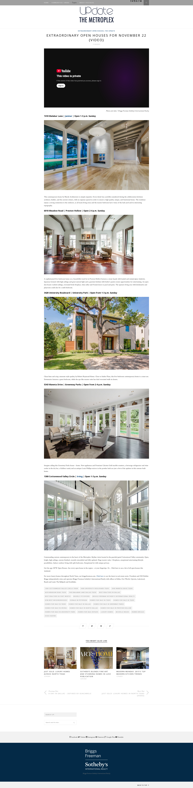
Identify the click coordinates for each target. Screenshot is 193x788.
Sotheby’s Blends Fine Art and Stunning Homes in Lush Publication (95, 673)
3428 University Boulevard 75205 (95, 588)
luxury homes (107, 612)
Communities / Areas (60, 2)
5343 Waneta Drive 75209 (122, 588)
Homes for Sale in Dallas (80, 604)
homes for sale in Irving (56, 608)
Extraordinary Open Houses (91, 31)
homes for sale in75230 (88, 612)
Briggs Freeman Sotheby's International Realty (114, 596)
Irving (80, 476)
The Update (110, 31)
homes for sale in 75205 (100, 600)
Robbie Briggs (138, 612)
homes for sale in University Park (60, 612)
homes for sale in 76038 (55, 604)
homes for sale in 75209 (123, 600)
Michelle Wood (122, 612)
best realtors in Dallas (109, 592)
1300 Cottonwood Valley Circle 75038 (61, 588)
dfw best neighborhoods (56, 600)
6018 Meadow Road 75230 (55, 592)
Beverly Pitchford (81, 596)
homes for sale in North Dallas (84, 608)
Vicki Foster (50, 616)
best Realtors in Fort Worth (58, 596)
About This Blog (87, 2)
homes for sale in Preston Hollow (116, 608)
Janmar (68, 116)
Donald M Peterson (78, 600)
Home (46, 2)
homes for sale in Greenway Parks (109, 604)
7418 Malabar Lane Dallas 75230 (82, 592)
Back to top (142, 785)
